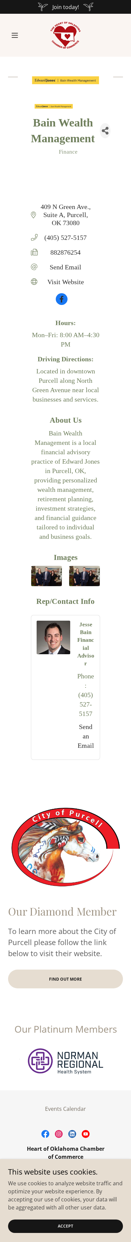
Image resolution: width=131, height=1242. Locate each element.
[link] (65, 35)
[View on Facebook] (62, 302)
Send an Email (86, 736)
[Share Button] (105, 130)
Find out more (65, 979)
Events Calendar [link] (65, 1108)
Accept (65, 1226)
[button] (16, 35)
